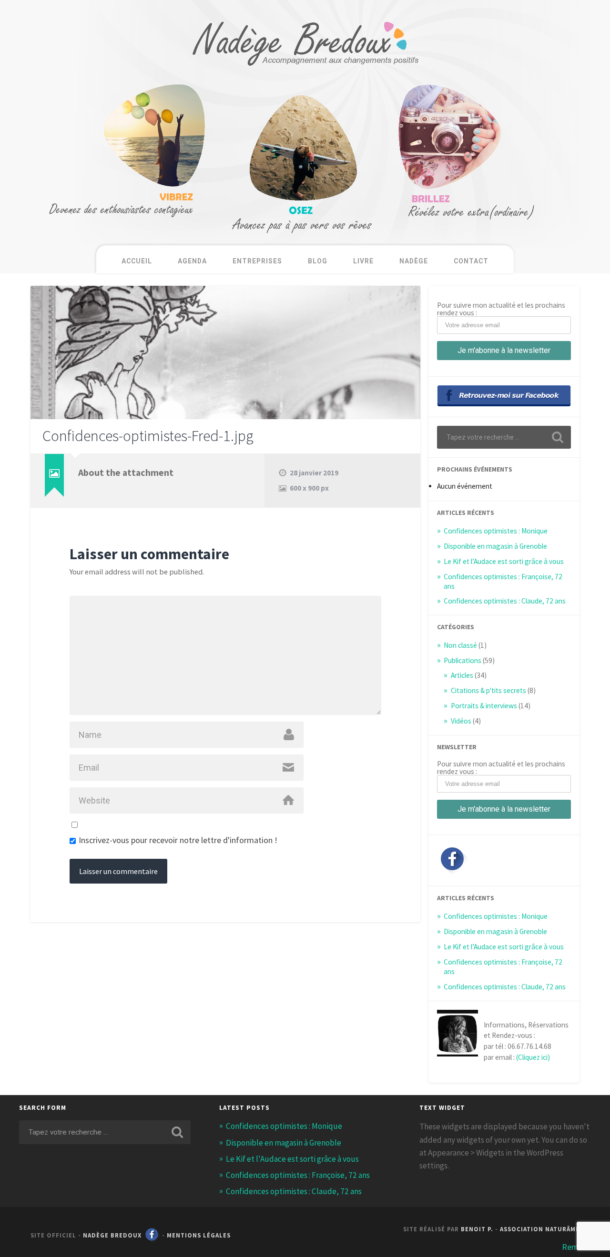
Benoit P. (477, 1229)
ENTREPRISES (257, 261)
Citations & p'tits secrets (488, 690)
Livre (363, 261)
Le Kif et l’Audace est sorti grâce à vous (504, 561)
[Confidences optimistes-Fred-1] (225, 352)
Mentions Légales (199, 1235)
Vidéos (461, 720)
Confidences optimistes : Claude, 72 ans (505, 600)
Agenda (192, 261)
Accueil (137, 261)
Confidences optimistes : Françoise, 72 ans (298, 1175)
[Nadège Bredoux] (305, 74)
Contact (471, 261)
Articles (462, 675)
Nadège (413, 261)
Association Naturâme (540, 1229)
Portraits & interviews (484, 705)
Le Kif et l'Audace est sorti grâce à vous (292, 1159)
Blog (317, 261)
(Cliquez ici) (533, 1057)
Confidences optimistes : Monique (496, 530)
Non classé (460, 645)
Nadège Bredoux (112, 1235)
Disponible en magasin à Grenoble (495, 546)
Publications (462, 660)
